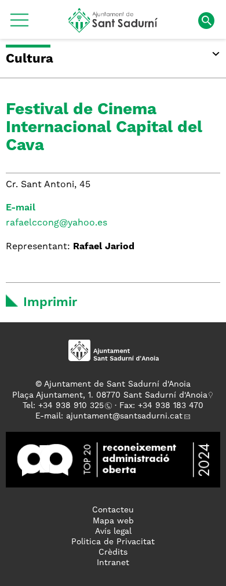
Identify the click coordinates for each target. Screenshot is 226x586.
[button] (19, 24)
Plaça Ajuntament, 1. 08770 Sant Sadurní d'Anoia (109, 395)
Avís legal (113, 531)
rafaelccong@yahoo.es (56, 223)
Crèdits (113, 552)
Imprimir (50, 302)
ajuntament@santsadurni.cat (124, 416)
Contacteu (113, 510)
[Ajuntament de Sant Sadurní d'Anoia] (113, 28)
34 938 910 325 (73, 406)
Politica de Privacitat (113, 542)
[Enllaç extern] (113, 460)
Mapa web (113, 521)
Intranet (113, 563)
